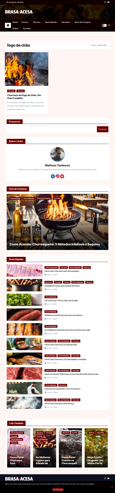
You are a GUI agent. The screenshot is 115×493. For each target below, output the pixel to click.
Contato (27, 28)
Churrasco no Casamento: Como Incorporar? (62, 389)
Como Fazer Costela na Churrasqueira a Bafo (70, 462)
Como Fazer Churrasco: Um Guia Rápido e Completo (65, 359)
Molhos (91, 433)
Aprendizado (51, 22)
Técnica (37, 22)
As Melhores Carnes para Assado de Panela (62, 286)
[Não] (112, 487)
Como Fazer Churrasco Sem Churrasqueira (61, 271)
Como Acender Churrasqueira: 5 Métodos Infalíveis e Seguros (54, 244)
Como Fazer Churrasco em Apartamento (60, 345)
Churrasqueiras (52, 267)
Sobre (16, 28)
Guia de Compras (83, 22)
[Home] (8, 25)
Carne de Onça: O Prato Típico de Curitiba (61, 300)
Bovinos (49, 282)
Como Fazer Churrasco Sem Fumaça (59, 403)
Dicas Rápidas (29, 198)
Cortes (24, 22)
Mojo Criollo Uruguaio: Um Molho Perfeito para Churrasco (96, 463)
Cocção (11, 91)
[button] (109, 25)
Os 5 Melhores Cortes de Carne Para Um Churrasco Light (67, 330)
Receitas (66, 22)
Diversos (62, 385)
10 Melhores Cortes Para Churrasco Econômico (63, 315)
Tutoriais (57, 198)
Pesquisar (14, 121)
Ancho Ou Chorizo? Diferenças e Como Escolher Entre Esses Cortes (71, 374)
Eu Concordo (58, 490)
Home (15, 22)
